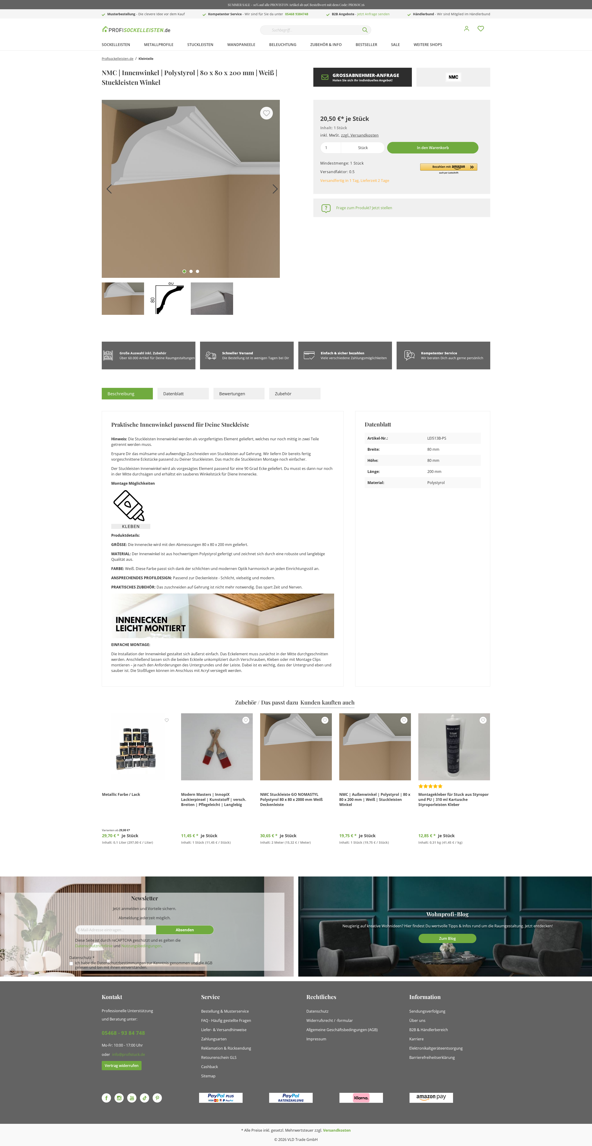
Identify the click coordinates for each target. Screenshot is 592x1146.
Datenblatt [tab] (173, 393)
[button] (448, 169)
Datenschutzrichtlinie (94, 945)
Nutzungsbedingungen (141, 945)
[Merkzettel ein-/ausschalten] (266, 113)
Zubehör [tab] (283, 393)
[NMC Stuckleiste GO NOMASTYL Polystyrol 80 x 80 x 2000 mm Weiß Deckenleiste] (296, 746)
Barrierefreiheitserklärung (432, 1057)
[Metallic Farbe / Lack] (138, 746)
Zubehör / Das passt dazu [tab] (266, 702)
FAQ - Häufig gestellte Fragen (226, 1020)
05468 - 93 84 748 (123, 1032)
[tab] (127, 393)
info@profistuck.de (128, 1054)
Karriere (416, 1039)
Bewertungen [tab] (232, 393)
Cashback (209, 1066)
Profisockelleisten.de (117, 58)
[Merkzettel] (481, 30)
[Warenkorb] (492, 25)
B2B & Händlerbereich (428, 1029)
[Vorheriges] (107, 190)
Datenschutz (317, 1011)
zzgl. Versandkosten (360, 135)
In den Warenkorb (433, 147)
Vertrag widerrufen (122, 1065)
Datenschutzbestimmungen (121, 962)
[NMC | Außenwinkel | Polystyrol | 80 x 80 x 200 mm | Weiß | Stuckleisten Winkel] (375, 746)
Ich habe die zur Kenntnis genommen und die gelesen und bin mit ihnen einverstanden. (143, 965)
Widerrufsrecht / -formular (329, 1020)
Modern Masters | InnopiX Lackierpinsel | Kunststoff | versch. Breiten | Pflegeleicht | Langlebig (213, 799)
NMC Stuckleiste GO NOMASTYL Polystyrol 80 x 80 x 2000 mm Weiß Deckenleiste (291, 799)
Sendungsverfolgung (427, 1011)
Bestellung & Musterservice (225, 1011)
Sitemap (208, 1076)
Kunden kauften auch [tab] (327, 702)
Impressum (316, 1039)
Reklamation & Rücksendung (226, 1048)
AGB (208, 962)
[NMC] (453, 77)
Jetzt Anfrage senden (373, 14)
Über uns (417, 1020)
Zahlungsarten (214, 1039)
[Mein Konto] (466, 30)
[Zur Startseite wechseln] (136, 29)
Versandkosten (337, 1130)
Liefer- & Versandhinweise (224, 1029)
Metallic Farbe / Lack (121, 794)
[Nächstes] (274, 190)
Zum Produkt (138, 853)
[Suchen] (365, 30)
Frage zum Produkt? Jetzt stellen (364, 207)
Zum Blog (447, 938)
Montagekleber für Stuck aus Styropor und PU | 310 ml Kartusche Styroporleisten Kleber (453, 799)
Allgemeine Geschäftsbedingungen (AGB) (342, 1029)
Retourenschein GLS (219, 1057)
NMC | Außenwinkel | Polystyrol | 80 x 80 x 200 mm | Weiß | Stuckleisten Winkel (374, 799)
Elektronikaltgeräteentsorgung (436, 1048)
